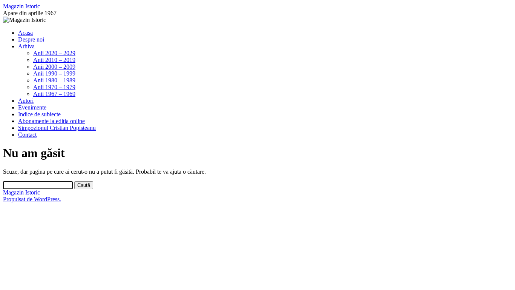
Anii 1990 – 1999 (54, 73)
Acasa (25, 32)
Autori (26, 100)
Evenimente (32, 107)
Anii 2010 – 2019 (54, 60)
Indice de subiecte (39, 114)
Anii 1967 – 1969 (54, 94)
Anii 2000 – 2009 (54, 66)
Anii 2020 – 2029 (54, 53)
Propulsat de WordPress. (32, 199)
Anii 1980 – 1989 (54, 80)
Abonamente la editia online (51, 121)
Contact (27, 134)
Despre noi (31, 39)
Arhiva (26, 46)
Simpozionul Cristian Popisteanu (57, 128)
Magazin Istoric (21, 6)
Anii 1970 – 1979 (54, 87)
